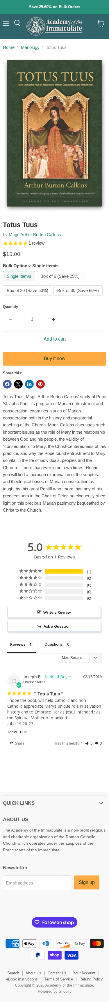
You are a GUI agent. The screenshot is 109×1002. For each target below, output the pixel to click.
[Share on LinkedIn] (29, 384)
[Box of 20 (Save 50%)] (28, 296)
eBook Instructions (22, 979)
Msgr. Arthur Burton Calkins (35, 234)
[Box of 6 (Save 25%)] (61, 282)
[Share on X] (18, 384)
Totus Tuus (17, 731)
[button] (88, 743)
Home (9, 47)
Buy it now (54, 358)
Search (13, 973)
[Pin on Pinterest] (40, 384)
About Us (33, 973)
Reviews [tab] (17, 644)
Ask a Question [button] (57, 626)
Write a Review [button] (57, 612)
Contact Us (57, 973)
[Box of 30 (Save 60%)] (78, 296)
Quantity (10, 307)
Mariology (30, 47)
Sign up (87, 882)
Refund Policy (91, 979)
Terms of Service (58, 979)
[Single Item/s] (20, 282)
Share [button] (19, 743)
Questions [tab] (53, 644)
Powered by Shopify (55, 991)
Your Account (84, 973)
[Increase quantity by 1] (53, 319)
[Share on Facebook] (7, 384)
